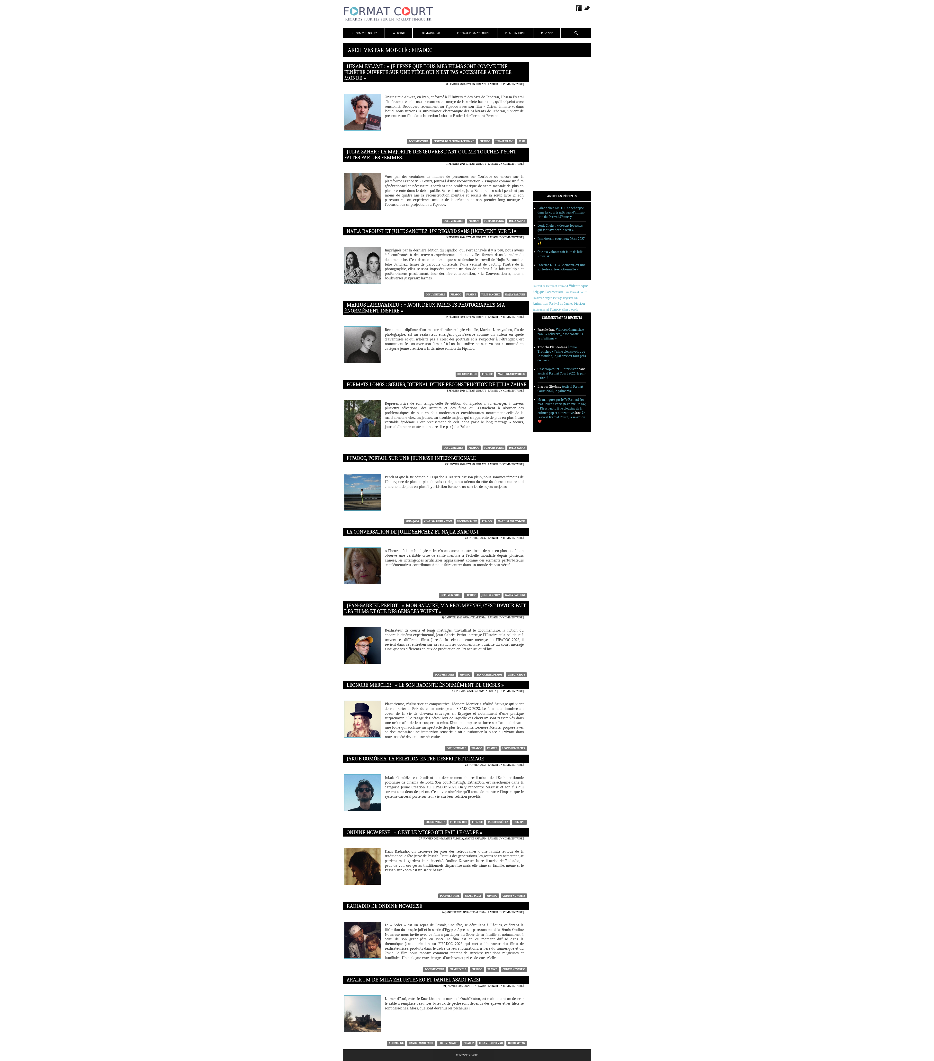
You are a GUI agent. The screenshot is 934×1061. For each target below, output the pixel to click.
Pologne (519, 822)
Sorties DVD (547, 141)
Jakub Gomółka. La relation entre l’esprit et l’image (415, 759)
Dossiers (545, 122)
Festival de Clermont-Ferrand (454, 141)
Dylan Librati (476, 84)
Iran (522, 141)
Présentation (548, 75)
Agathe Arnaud (475, 986)
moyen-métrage (553, 298)
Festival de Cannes (561, 303)
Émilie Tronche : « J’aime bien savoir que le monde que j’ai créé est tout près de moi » (562, 353)
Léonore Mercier (513, 748)
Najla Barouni (515, 294)
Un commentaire (510, 691)
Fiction (579, 303)
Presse (543, 87)
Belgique (538, 292)
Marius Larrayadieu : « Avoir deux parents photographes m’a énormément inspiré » (424, 308)
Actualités (547, 109)
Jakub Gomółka (498, 822)
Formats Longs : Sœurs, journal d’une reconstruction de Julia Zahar (437, 384)
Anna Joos (412, 521)
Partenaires (547, 94)
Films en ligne (515, 33)
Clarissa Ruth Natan (438, 521)
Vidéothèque (516, 674)
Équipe (543, 81)
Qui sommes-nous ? (364, 33)
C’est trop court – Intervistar (558, 369)
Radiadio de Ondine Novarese (384, 906)
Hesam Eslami (504, 141)
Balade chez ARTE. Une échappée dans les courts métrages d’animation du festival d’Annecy (561, 212)
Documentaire (418, 141)
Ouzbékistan (516, 1043)
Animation (540, 303)
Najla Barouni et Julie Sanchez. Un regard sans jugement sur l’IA (432, 231)
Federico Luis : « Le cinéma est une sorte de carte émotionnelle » (561, 267)
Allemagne (396, 1043)
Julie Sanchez (490, 294)
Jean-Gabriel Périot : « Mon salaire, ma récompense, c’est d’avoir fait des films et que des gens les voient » (435, 608)
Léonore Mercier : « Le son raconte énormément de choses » (425, 685)
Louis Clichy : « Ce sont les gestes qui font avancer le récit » (560, 227)
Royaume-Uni (570, 298)
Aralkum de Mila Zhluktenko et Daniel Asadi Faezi (414, 980)
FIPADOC (485, 141)
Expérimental (541, 309)
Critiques (546, 115)
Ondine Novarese (514, 895)
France (471, 294)
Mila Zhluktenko (491, 1043)
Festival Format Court (473, 33)
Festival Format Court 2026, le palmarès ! (560, 388)
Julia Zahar (517, 221)
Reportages (547, 134)
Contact (547, 33)
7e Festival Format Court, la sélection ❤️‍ (561, 417)
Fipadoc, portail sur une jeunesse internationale (411, 458)
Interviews (547, 128)
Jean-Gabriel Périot (489, 674)
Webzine (398, 33)
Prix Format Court (576, 292)
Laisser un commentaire (505, 84)
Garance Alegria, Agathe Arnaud (463, 838)
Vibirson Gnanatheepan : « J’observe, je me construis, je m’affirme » (561, 334)
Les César (538, 298)
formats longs (494, 221)
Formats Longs (431, 33)
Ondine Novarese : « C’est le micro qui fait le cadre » (415, 832)
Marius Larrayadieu (511, 374)
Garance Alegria (474, 617)
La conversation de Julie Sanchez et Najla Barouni (413, 532)
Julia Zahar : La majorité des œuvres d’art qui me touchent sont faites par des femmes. (430, 155)
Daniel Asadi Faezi (421, 1043)
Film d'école (458, 822)
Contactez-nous (467, 1055)
